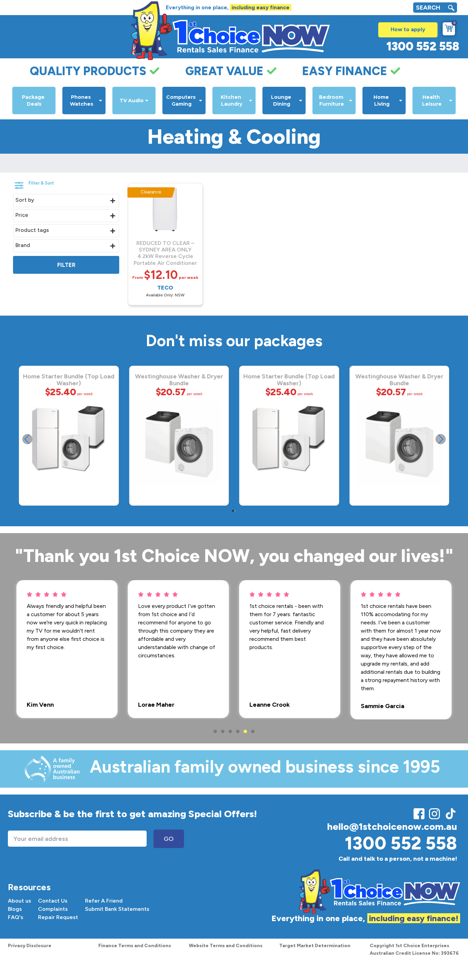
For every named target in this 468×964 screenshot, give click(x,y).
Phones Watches (81, 100)
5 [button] (245, 731)
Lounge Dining (282, 100)
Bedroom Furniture (332, 100)
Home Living (381, 100)
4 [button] (237, 731)
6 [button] (253, 731)
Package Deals (34, 100)
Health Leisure (432, 100)
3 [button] (230, 731)
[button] (440, 439)
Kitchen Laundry (232, 100)
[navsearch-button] (451, 8)
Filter (66, 264)
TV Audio (132, 100)
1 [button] (215, 731)
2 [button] (222, 731)
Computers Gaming (181, 100)
